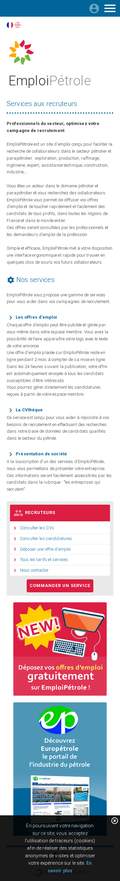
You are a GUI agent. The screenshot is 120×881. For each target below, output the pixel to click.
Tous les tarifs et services (44, 559)
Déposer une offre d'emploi (45, 549)
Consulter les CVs (37, 527)
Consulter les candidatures (46, 538)
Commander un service (60, 585)
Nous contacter (34, 570)
